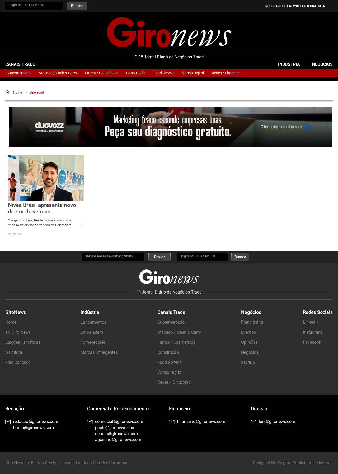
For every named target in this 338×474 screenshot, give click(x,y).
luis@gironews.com (277, 421)
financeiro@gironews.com (201, 421)
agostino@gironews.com (118, 439)
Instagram (312, 332)
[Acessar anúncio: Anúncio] (170, 127)
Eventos (248, 332)
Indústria (289, 64)
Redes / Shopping (226, 73)
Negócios (322, 64)
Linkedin (311, 322)
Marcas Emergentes (99, 352)
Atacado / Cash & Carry (58, 73)
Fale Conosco (18, 362)
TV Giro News (18, 332)
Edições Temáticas (22, 342)
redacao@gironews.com (35, 421)
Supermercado (19, 73)
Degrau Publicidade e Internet (305, 462)
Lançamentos (93, 322)
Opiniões (249, 342)
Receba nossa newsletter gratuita (295, 6)
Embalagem (92, 332)
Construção (135, 73)
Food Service (163, 73)
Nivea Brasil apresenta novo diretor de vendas (42, 208)
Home (17, 92)
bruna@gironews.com (33, 427)
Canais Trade (20, 64)
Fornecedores (93, 342)
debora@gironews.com (116, 433)
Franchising (252, 322)
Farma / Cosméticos (101, 73)
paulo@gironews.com (115, 427)
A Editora (13, 352)
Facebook (312, 342)
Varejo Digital (193, 73)
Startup (248, 362)
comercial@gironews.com (119, 421)
